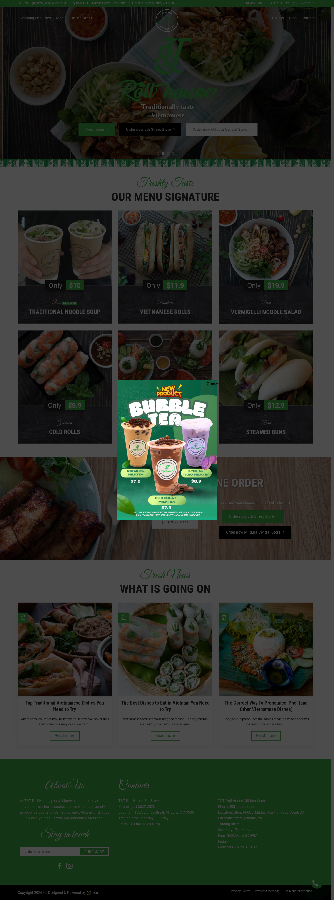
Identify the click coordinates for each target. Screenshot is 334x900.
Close (209, 383)
